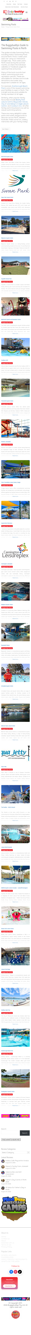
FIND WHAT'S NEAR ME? (11, 1139)
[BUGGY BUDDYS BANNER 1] (15, 1116)
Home (3, 1237)
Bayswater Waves (20, 102)
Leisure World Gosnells (6, 847)
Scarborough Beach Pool (14, 87)
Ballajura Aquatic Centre (7, 604)
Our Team (19, 4)
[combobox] (5, 129)
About (14, 4)
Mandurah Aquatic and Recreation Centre (11, 319)
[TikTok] (20, 1272)
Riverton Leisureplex (6, 441)
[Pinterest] (12, 1)
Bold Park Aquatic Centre (7, 156)
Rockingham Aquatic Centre (7, 1091)
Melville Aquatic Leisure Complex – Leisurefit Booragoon (14, 888)
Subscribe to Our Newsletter (12, 7)
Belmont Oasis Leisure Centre (8, 726)
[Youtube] (10, 1)
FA (2, 1259)
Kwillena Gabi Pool (5, 1010)
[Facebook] (4, 1)
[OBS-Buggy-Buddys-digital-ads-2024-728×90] (15, 39)
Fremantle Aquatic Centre (7, 401)
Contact (26, 4)
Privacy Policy (6, 1247)
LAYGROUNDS (7, 1257)
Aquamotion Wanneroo (6, 523)
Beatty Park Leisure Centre (7, 928)
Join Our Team (24, 7)
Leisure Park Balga (5, 969)
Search (3, 1129)
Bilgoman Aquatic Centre (7, 238)
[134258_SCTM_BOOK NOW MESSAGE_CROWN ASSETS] (15, 1299)
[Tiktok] (7, 1)
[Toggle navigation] (26, 12)
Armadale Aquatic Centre (7, 686)
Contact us (5, 1239)
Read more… (16, 170)
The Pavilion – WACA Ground (8, 807)
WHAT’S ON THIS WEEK (10, 1261)
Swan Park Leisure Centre (7, 197)
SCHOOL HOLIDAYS (8, 1255)
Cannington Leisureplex (6, 563)
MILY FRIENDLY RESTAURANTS (15, 1259)
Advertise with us (7, 1243)
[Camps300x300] (14, 1209)
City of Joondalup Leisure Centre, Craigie (10, 482)
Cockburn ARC (4, 360)
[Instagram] (15, 1)
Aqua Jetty (3, 766)
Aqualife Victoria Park (6, 278)
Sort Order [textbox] (5, 129)
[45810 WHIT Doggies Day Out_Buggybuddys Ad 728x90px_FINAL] (15, 19)
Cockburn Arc (16, 106)
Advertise (8, 4)
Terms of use (6, 1245)
